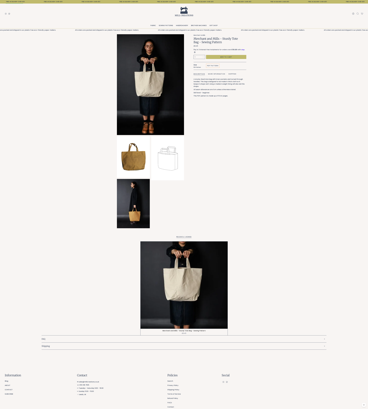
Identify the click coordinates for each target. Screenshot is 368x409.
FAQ (43, 339)
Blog (6, 381)
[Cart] (362, 13)
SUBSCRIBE (9, 394)
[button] (153, 25)
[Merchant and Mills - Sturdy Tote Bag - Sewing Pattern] (184, 285)
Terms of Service (174, 394)
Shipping (46, 346)
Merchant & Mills (199, 35)
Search (170, 381)
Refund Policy (172, 398)
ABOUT (7, 385)
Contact (170, 407)
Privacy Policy (172, 385)
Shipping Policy (173, 390)
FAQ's (169, 403)
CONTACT (9, 390)
